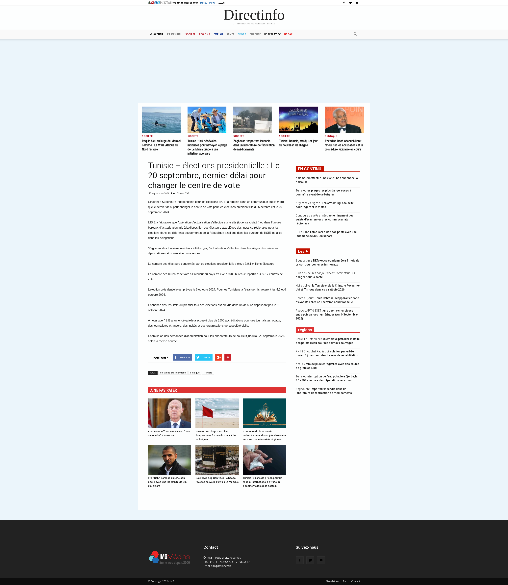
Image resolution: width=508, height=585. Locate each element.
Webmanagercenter (185, 2)
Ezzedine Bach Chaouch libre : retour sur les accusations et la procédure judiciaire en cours (344, 145)
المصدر (220, 2)
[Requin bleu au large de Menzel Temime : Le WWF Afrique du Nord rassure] (162, 120)
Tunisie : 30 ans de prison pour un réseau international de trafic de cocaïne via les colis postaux (262, 481)
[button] (355, 34)
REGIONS (204, 34)
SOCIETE (190, 34)
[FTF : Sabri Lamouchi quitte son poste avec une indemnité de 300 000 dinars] (169, 460)
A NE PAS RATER (163, 390)
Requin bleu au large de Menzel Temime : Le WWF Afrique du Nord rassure (161, 145)
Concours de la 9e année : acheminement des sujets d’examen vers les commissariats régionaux (264, 435)
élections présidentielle (173, 372)
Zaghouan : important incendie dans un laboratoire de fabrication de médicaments (254, 145)
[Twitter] (350, 3)
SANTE (230, 34)
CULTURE (255, 34)
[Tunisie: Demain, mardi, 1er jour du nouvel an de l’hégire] (299, 120)
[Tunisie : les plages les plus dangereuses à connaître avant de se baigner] (217, 413)
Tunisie (208, 372)
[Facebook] (344, 3)
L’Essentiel (174, 34)
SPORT (242, 34)
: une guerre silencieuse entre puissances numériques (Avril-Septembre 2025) (327, 314)
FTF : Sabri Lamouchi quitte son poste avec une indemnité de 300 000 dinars (167, 481)
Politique (331, 136)
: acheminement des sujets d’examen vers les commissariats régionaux (324, 219)
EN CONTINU (309, 168)
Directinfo (207, 2)
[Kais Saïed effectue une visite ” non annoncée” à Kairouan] (169, 413)
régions (305, 329)
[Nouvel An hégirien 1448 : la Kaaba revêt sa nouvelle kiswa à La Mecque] (217, 460)
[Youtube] (357, 3)
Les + (303, 251)
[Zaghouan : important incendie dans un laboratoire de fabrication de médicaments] (254, 120)
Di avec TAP (183, 193)
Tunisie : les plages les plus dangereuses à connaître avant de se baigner (215, 435)
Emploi (218, 34)
